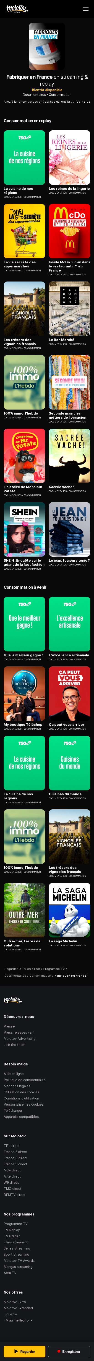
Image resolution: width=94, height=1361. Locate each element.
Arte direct (12, 1176)
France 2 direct (15, 1152)
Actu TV (10, 1273)
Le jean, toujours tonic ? (69, 560)
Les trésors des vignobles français (20, 342)
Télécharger (13, 1110)
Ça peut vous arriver (66, 725)
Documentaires (34, 94)
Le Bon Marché (61, 340)
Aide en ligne (14, 1074)
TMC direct (12, 1188)
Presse (9, 1026)
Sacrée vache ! (61, 487)
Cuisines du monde (65, 794)
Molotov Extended (18, 1308)
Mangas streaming (18, 1267)
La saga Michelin (63, 941)
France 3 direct (16, 1158)
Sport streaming (16, 1254)
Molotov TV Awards (19, 1260)
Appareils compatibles (21, 1116)
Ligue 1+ (10, 1314)
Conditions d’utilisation (21, 1098)
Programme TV (16, 1224)
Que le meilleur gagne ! (23, 655)
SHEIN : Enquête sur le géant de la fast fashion (24, 562)
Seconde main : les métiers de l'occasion (67, 415)
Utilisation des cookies (21, 1092)
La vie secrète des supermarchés (20, 264)
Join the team (14, 1044)
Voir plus (83, 101)
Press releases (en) (19, 1032)
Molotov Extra (15, 1302)
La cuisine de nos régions (18, 191)
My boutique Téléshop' (23, 725)
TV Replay (12, 1230)
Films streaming (16, 1242)
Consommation (60, 94)
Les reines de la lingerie (69, 189)
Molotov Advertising (20, 1038)
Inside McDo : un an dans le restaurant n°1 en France (69, 266)
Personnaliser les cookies (24, 1104)
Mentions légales (17, 1086)
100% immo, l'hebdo (21, 413)
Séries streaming (17, 1248)
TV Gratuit (12, 1236)
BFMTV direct (15, 1195)
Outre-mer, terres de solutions (22, 943)
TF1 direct (12, 1146)
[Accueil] (17, 9)
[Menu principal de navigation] (86, 9)
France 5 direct (15, 1164)
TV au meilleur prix (18, 1320)
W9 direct (11, 1182)
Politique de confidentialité (25, 1080)
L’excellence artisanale (69, 655)
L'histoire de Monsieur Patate (23, 489)
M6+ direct (12, 1170)
